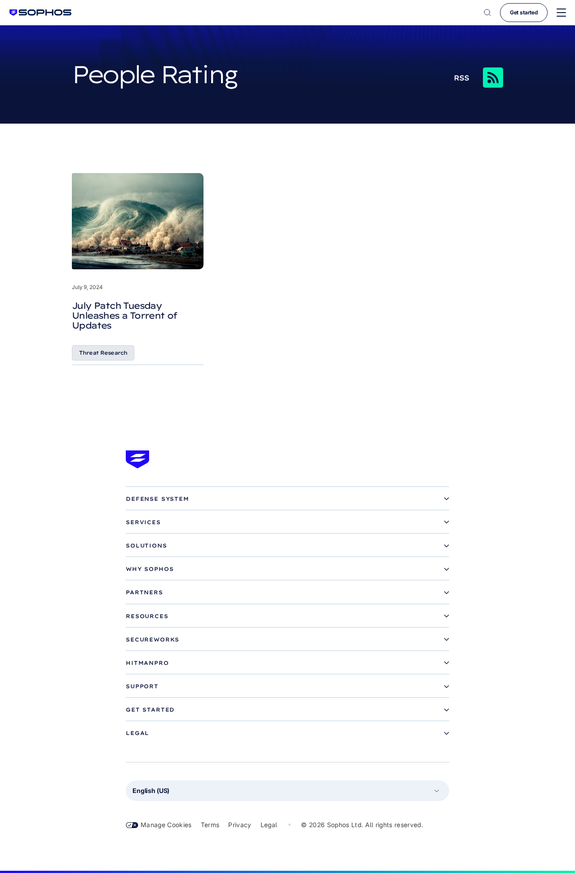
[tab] (287, 499)
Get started (524, 12)
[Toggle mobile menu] (561, 13)
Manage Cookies (166, 824)
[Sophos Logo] (40, 12)
